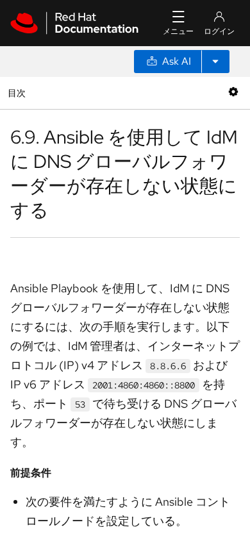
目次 (18, 93)
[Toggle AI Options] (215, 61)
